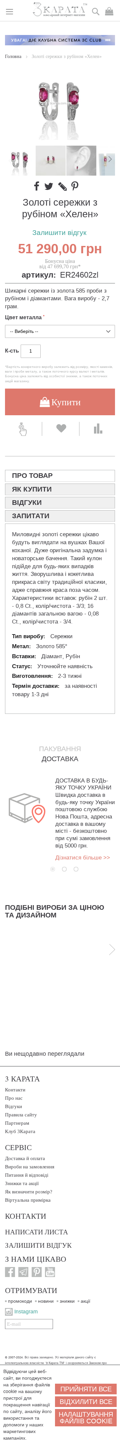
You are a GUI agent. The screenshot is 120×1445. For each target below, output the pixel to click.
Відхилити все (86, 1401)
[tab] (60, 476)
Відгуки (13, 1106)
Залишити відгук (59, 232)
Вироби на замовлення (29, 1166)
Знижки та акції (22, 1183)
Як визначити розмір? (28, 1191)
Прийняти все (86, 1389)
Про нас (14, 1098)
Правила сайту (21, 1114)
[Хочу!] (60, 429)
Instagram (26, 1311)
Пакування (60, 748)
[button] (51, 160)
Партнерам (17, 1123)
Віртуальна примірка (28, 1200)
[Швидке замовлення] (23, 429)
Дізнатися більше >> (82, 857)
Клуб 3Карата (20, 1131)
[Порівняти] (98, 429)
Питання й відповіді (26, 1175)
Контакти (15, 1089)
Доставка (60, 758)
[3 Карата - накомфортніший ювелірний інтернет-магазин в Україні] (60, 10)
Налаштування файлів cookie (86, 1417)
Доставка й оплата (25, 1158)
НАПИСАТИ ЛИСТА (36, 1231)
